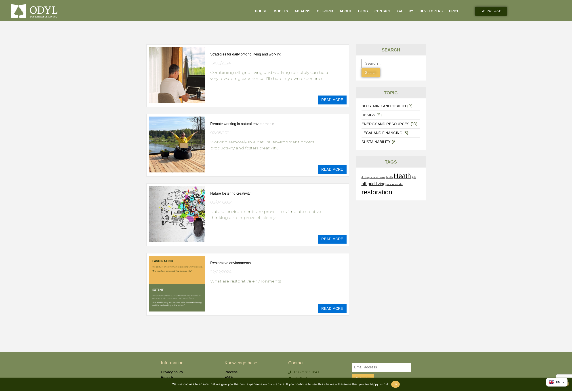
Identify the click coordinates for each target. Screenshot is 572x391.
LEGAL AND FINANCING (382, 133)
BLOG (363, 11)
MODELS (280, 11)
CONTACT (382, 11)
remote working (395, 184)
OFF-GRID (325, 11)
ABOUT (346, 11)
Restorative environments (230, 263)
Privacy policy (172, 372)
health (389, 177)
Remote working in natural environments (242, 124)
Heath (402, 175)
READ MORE (332, 100)
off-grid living (374, 183)
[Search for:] (390, 63)
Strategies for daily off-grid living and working (245, 54)
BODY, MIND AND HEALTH (384, 106)
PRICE (454, 11)
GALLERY (405, 11)
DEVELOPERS (431, 11)
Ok (395, 384)
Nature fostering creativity (230, 193)
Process (231, 372)
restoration (377, 192)
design (365, 177)
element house (377, 177)
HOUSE (261, 11)
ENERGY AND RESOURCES (386, 124)
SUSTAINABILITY (376, 142)
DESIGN (368, 115)
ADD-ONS (302, 11)
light (414, 177)
